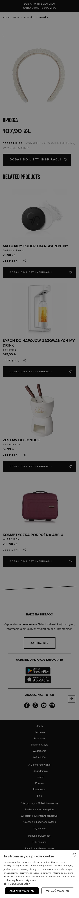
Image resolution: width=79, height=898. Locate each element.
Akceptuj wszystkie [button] (22, 890)
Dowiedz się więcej (26, 880)
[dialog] (39, 449)
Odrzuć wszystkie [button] (57, 890)
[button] (39, 884)
